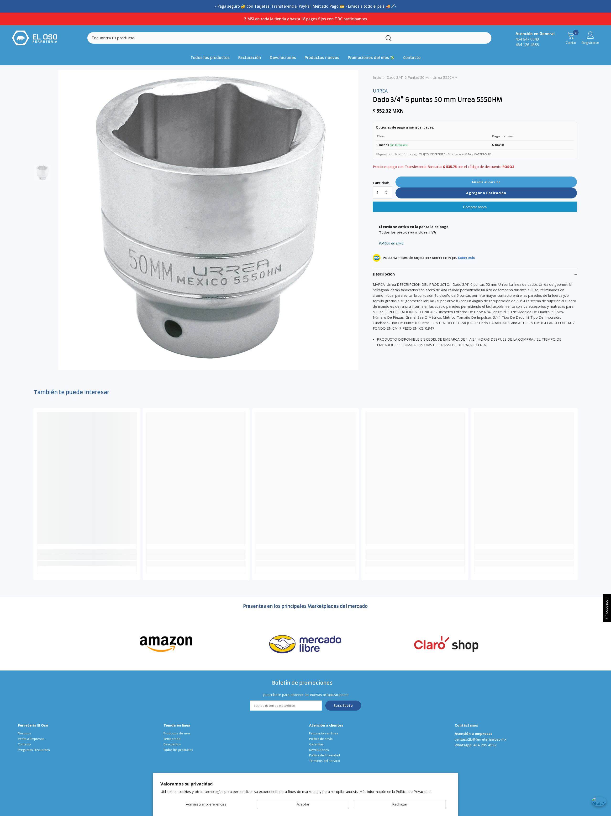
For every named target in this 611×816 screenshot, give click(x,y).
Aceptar (303, 804)
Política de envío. (392, 243)
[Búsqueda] (289, 38)
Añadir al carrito (486, 182)
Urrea (380, 91)
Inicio (377, 77)
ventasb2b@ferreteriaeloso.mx (480, 739)
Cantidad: (381, 182)
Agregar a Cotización (486, 193)
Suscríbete (343, 705)
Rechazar (399, 804)
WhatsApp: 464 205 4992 (476, 745)
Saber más (466, 258)
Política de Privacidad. (413, 791)
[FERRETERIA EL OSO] (166, 643)
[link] (87, 557)
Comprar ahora (475, 207)
